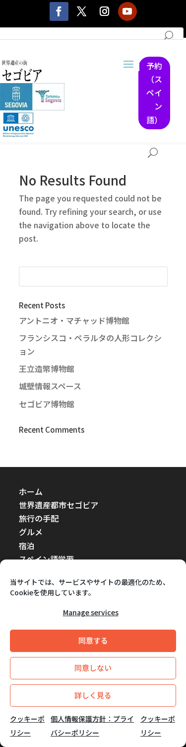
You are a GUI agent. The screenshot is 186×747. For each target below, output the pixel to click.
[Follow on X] (81, 11)
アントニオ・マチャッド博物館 (74, 320)
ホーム (31, 491)
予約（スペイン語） (154, 93)
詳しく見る (93, 695)
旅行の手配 (39, 518)
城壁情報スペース (50, 386)
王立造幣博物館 (46, 368)
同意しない (93, 667)
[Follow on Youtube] (127, 11)
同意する (93, 640)
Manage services (91, 612)
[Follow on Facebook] (59, 11)
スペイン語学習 (46, 559)
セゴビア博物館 (46, 404)
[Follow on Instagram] (104, 11)
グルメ (31, 532)
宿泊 (27, 546)
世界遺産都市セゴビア (58, 505)
